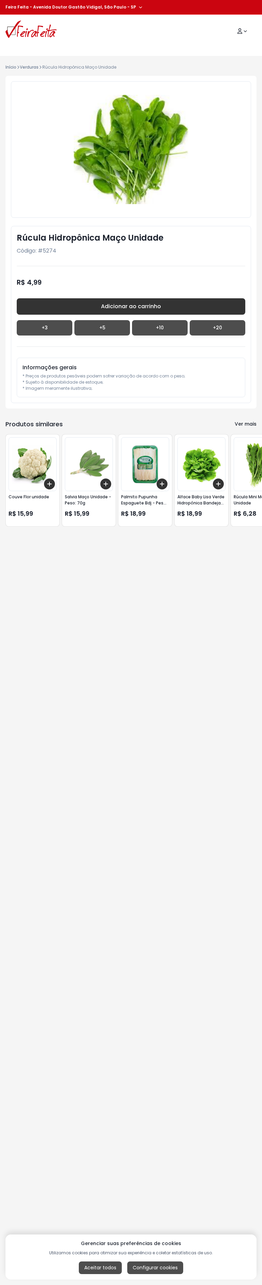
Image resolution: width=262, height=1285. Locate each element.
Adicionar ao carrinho (131, 306)
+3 (45, 327)
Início (10, 67)
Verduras (29, 67)
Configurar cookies (155, 1267)
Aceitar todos (100, 1267)
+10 (160, 327)
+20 (217, 327)
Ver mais (246, 423)
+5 (102, 327)
